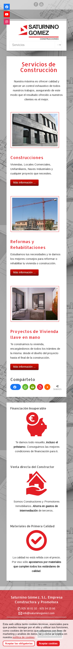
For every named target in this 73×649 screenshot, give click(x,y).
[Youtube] (7, 14)
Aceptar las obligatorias (19, 643)
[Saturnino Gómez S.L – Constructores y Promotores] (38, 38)
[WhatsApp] (25, 387)
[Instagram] (7, 22)
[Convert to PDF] (40, 387)
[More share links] (47, 387)
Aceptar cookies (48, 643)
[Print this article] (33, 387)
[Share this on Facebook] (15, 387)
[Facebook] (36, 5)
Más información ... (24, 182)
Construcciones (26, 157)
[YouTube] (41, 5)
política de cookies (23, 637)
